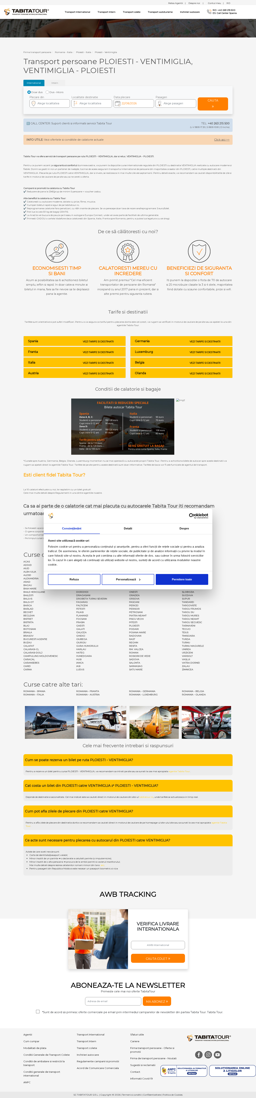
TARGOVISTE (189, 605)
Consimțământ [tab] (71, 528)
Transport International (90, 1034)
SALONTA (134, 662)
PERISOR (134, 608)
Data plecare (122, 97)
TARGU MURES (190, 615)
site (129, 771)
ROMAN (133, 652)
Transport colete (131, 11)
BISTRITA (28, 622)
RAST (132, 639)
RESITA (133, 645)
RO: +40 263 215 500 (224, 10)
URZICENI (187, 652)
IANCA (80, 662)
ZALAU (186, 666)
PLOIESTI (134, 625)
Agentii (27, 1034)
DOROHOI (82, 591)
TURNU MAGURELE (193, 645)
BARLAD (28, 608)
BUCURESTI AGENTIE (35, 639)
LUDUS (80, 669)
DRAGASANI (83, 595)
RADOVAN (135, 635)
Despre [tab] (184, 528)
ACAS (26, 561)
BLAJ (26, 625)
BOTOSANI (29, 629)
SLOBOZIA (188, 591)
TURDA (186, 639)
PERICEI (133, 605)
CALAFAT (28, 645)
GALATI (80, 629)
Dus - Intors (56, 92)
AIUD (26, 568)
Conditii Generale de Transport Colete (46, 1054)
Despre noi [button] (196, 3)
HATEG (80, 652)
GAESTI (80, 625)
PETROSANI (136, 612)
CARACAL (29, 659)
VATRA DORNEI (191, 662)
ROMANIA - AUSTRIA (88, 694)
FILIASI (80, 612)
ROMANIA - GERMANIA (142, 691)
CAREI (27, 666)
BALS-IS (27, 598)
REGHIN (133, 642)
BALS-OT (28, 602)
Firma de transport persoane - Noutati (153, 1058)
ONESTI (133, 591)
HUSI (79, 659)
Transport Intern (106, 11)
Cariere (134, 1041)
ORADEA (134, 595)
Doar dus (37, 92)
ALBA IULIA (29, 571)
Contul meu (216, 3)
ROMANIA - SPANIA (34, 691)
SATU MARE (136, 669)
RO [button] (228, 3)
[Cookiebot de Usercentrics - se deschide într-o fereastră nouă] (191, 516)
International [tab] (34, 82)
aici (102, 865)
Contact (135, 1071)
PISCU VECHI (136, 618)
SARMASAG (135, 666)
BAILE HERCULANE (34, 591)
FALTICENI (82, 605)
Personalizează (126, 579)
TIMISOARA (188, 635)
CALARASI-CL (31, 649)
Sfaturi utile (137, 1034)
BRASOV (28, 635)
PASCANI (134, 602)
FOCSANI (81, 618)
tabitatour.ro (146, 797)
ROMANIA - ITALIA (33, 694)
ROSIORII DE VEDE (139, 656)
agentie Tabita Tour (179, 771)
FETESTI (80, 608)
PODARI (134, 629)
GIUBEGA (81, 639)
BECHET (28, 612)
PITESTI (133, 622)
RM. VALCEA (136, 649)
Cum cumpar (31, 1041)
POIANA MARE (137, 632)
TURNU (186, 642)
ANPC (27, 1082)
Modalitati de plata (34, 1047)
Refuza (74, 579)
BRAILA (27, 632)
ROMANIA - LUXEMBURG (143, 694)
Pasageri (161, 97)
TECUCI (186, 629)
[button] (176, 103)
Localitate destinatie (84, 97)
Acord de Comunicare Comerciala (98, 1068)
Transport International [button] (77, 11)
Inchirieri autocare (190, 11)
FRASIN (80, 622)
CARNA (27, 669)
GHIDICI (80, 635)
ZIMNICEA (187, 669)
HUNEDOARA (84, 656)
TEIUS (185, 632)
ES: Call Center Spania (225, 13)
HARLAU (81, 649)
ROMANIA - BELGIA (193, 691)
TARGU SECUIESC (192, 622)
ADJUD (27, 565)
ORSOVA (134, 598)
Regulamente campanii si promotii (98, 1061)
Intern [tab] (55, 82)
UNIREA (186, 649)
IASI (78, 666)
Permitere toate (182, 579)
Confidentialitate (152, 1094)
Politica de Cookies (173, 1094)
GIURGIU (81, 642)
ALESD (27, 575)
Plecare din (36, 97)
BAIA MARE (30, 588)
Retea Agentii (177, 3)
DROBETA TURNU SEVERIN (91, 598)
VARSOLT (187, 656)
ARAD (26, 581)
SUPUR (186, 598)
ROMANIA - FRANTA (87, 691)
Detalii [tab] (128, 528)
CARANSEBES (31, 662)
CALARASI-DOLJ (32, 652)
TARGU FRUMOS (191, 608)
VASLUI (186, 659)
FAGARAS (82, 602)
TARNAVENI (188, 625)
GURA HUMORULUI (87, 645)
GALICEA (81, 632)
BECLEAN (28, 615)
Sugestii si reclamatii (142, 1065)
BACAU (27, 585)
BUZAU (27, 642)
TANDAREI (188, 602)
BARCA (27, 605)
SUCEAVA (187, 595)
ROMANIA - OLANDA (194, 694)
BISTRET (28, 618)
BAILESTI (28, 595)
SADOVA (134, 659)
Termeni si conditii (131, 1094)
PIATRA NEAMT (138, 615)
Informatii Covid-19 (141, 1078)
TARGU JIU (188, 612)
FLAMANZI (82, 615)
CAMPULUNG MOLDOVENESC (40, 656)
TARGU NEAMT (190, 618)
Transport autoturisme (160, 11)
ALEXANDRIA (31, 578)
